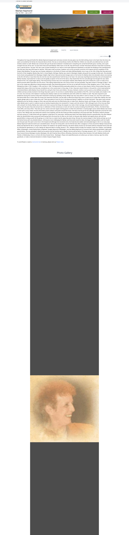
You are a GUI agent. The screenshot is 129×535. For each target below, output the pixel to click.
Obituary (54, 50)
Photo (63, 50)
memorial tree (36, 142)
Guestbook (74, 50)
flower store (60, 142)
